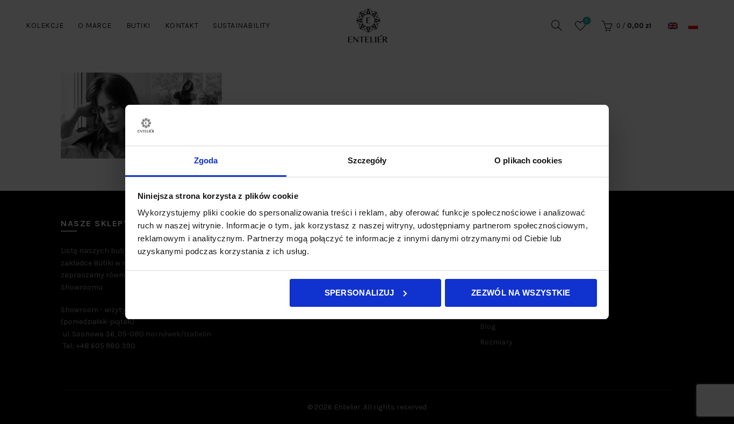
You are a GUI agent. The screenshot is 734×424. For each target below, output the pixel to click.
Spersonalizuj (359, 292)
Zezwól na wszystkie (521, 292)
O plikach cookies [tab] (528, 160)
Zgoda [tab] (206, 160)
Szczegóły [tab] (367, 160)
